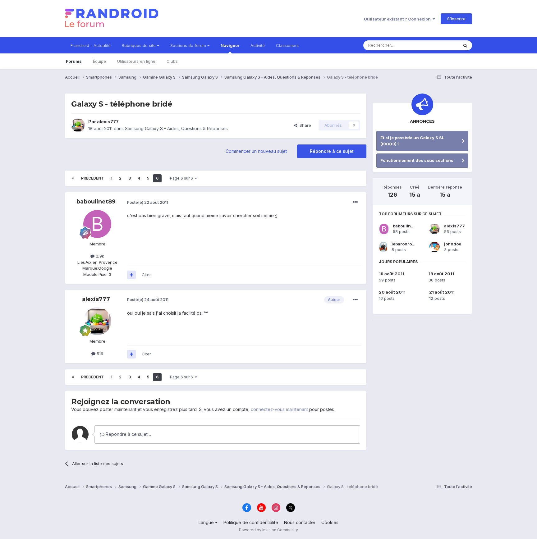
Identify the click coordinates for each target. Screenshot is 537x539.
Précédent (92, 178)
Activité (257, 45)
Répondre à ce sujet (332, 151)
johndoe (452, 243)
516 (99, 353)
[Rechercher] (465, 45)
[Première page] (73, 178)
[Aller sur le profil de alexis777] (78, 125)
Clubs (172, 61)
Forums (74, 61)
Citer (146, 274)
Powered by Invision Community (268, 530)
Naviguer (230, 45)
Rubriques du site (139, 45)
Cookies (329, 522)
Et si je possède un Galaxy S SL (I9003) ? (412, 140)
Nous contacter (299, 522)
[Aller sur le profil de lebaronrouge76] (383, 247)
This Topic (440, 45)
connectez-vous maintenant (279, 409)
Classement (287, 45)
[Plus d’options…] (355, 202)
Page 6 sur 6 (182, 178)
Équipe (99, 61)
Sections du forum (188, 45)
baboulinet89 (96, 201)
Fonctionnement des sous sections (416, 160)
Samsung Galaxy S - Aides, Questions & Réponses (176, 128)
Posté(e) (147, 202)
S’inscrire (456, 18)
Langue (207, 522)
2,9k (99, 256)
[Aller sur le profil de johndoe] (434, 247)
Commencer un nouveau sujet (256, 151)
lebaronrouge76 (408, 243)
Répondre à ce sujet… (127, 434)
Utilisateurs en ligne (136, 61)
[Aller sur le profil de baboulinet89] (97, 224)
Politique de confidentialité (250, 522)
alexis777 (108, 121)
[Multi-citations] (131, 275)
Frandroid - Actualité (91, 45)
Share (304, 125)
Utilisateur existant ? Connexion (398, 18)
